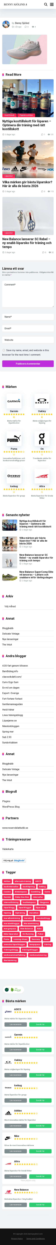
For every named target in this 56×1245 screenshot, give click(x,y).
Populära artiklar (26, 115)
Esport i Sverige (10, 693)
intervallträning (11, 902)
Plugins (6, 801)
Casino (7, 891)
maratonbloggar (12, 923)
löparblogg (9, 907)
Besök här (40, 1024)
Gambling (35, 891)
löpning (7, 913)
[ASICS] (8, 1014)
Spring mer (8, 731)
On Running (28, 934)
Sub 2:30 (6, 737)
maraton (28, 918)
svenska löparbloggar (14, 944)
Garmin (14, 411)
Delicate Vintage (10, 633)
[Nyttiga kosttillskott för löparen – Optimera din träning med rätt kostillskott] (28, 98)
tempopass (34, 944)
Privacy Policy (17, 1238)
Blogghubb (7, 628)
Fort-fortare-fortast (12, 698)
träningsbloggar (30, 949)
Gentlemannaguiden (12, 704)
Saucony (36, 939)
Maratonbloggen (10, 726)
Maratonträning (31, 923)
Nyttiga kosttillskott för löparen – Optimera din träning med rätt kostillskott (26, 125)
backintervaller (11, 886)
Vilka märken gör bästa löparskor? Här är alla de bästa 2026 (27, 184)
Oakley (42, 411)
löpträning (20, 913)
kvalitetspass (29, 902)
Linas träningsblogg (12, 715)
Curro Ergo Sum (10, 682)
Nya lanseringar (10, 639)
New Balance (26, 928)
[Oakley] (41, 407)
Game (47, 891)
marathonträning (12, 918)
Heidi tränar (8, 709)
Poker (41, 934)
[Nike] (8, 1141)
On (42, 448)
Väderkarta (7, 849)
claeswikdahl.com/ (12, 676)
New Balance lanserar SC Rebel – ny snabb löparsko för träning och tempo (27, 243)
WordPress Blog (11, 806)
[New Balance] (8, 1195)
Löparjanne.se (9, 720)
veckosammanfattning (14, 955)
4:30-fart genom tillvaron (15, 665)
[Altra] (41, 482)
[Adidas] (8, 1115)
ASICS (38, 881)
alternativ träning (23, 881)
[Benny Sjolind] (15, 4)
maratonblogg (43, 918)
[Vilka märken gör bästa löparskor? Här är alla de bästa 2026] (28, 159)
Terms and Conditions (35, 1238)
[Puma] (14, 445)
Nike (39, 928)
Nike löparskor (11, 934)
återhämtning (10, 960)
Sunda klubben (9, 742)
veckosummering (38, 955)
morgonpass (10, 928)
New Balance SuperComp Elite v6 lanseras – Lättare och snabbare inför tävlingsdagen (36, 574)
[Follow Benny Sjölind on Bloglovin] (14, 861)
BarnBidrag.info (10, 671)
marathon (34, 913)
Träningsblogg (11, 949)
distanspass (21, 891)
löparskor (40, 907)
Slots (46, 939)
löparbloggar (25, 907)
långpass (44, 902)
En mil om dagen (10, 687)
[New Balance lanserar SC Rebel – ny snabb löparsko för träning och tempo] (28, 216)
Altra (42, 486)
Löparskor (9, 176)
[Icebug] (14, 482)
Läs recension (16, 1024)
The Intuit (7, 644)
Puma (14, 448)
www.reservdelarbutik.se (15, 827)
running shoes (20, 939)
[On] (41, 445)
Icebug (14, 486)
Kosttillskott (9, 115)
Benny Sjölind (22, 23)
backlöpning (29, 886)
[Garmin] (14, 407)
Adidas (7, 881)
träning (47, 944)
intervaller (38, 897)
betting (42, 886)
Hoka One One (22, 897)
